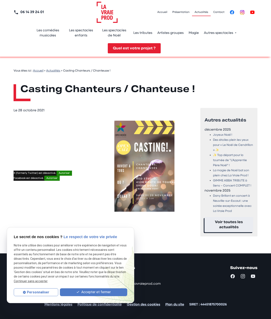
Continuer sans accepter (31, 281)
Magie (194, 33)
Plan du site (174, 304)
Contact (218, 12)
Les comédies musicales (48, 33)
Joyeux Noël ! (222, 135)
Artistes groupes (170, 33)
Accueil (162, 12)
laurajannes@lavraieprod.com (136, 284)
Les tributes (142, 33)
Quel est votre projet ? (134, 48)
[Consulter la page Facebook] (232, 12)
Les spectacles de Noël (114, 33)
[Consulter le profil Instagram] (242, 12)
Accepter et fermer (95, 292)
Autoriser (64, 173)
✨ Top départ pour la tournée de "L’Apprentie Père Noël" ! (230, 160)
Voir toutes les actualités (229, 224)
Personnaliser (38, 292)
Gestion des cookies (143, 304)
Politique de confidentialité (99, 304)
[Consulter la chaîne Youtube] (252, 12)
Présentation (180, 12)
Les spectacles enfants (81, 33)
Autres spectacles (218, 33)
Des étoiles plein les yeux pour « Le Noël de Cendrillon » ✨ (233, 145)
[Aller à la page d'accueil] (107, 12)
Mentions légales (58, 304)
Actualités (201, 12)
